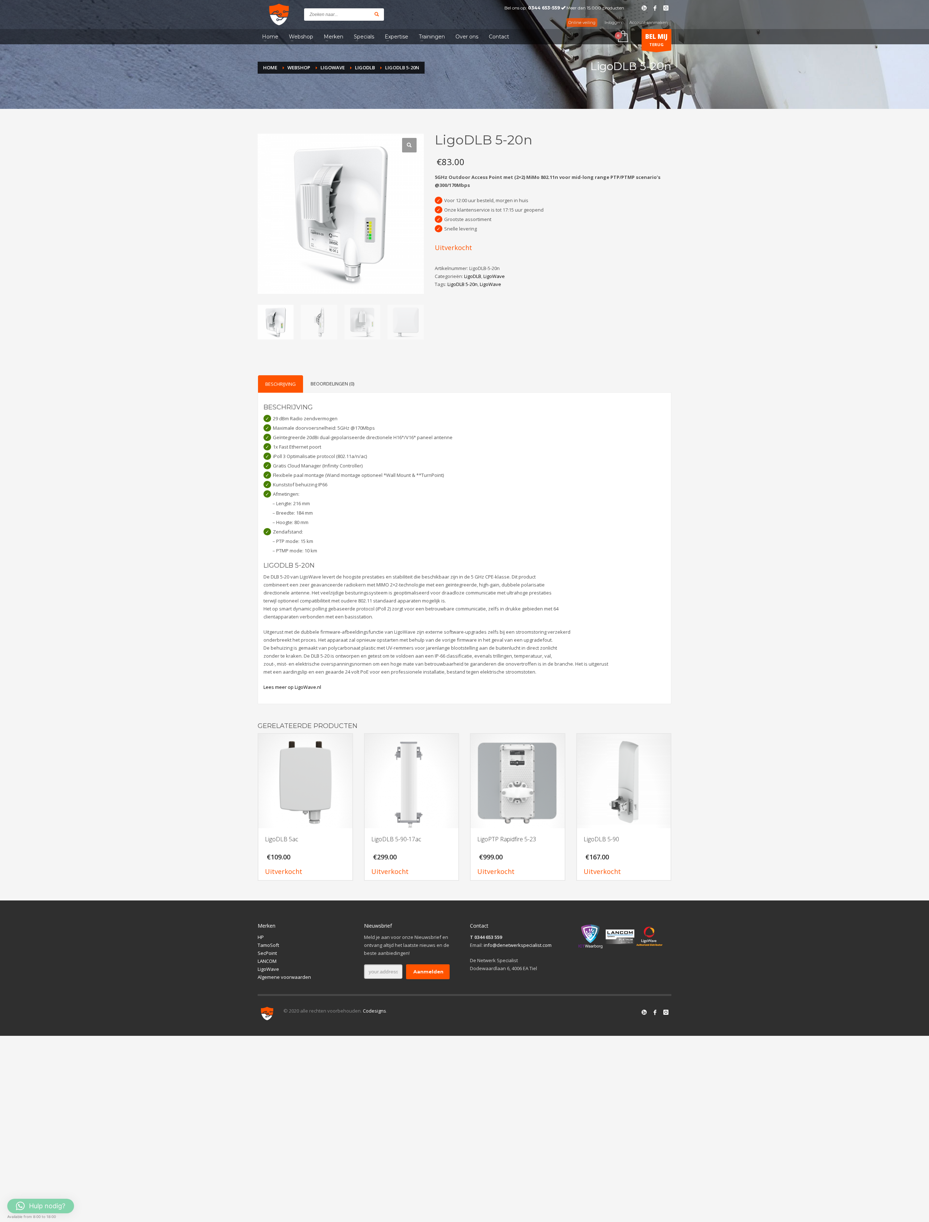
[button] (409, 145)
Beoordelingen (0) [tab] (332, 383)
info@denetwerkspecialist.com (518, 945)
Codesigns (374, 1011)
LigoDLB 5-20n (462, 284)
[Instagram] (665, 8)
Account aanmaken (648, 22)
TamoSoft (268, 945)
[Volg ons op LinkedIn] (644, 1012)
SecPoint (267, 953)
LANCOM (267, 961)
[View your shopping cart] (622, 37)
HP (261, 937)
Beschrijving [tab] (280, 384)
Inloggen (613, 22)
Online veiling (582, 22)
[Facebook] (655, 8)
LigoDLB (472, 276)
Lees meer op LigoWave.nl (292, 687)
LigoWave (494, 276)
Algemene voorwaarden (284, 977)
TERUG (656, 39)
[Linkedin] (644, 8)
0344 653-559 (544, 8)
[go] (376, 14)
